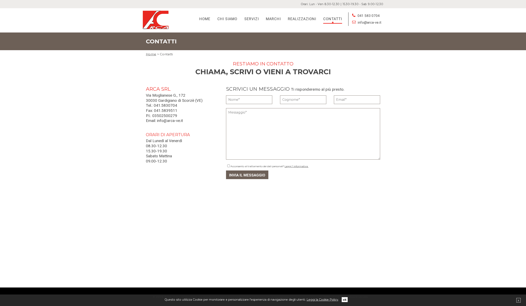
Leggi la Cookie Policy (322, 299)
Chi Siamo (227, 19)
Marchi (273, 19)
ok (345, 299)
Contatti (332, 19)
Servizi (251, 19)
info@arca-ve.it (369, 22)
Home (204, 19)
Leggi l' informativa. (296, 166)
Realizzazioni (302, 19)
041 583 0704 (369, 16)
